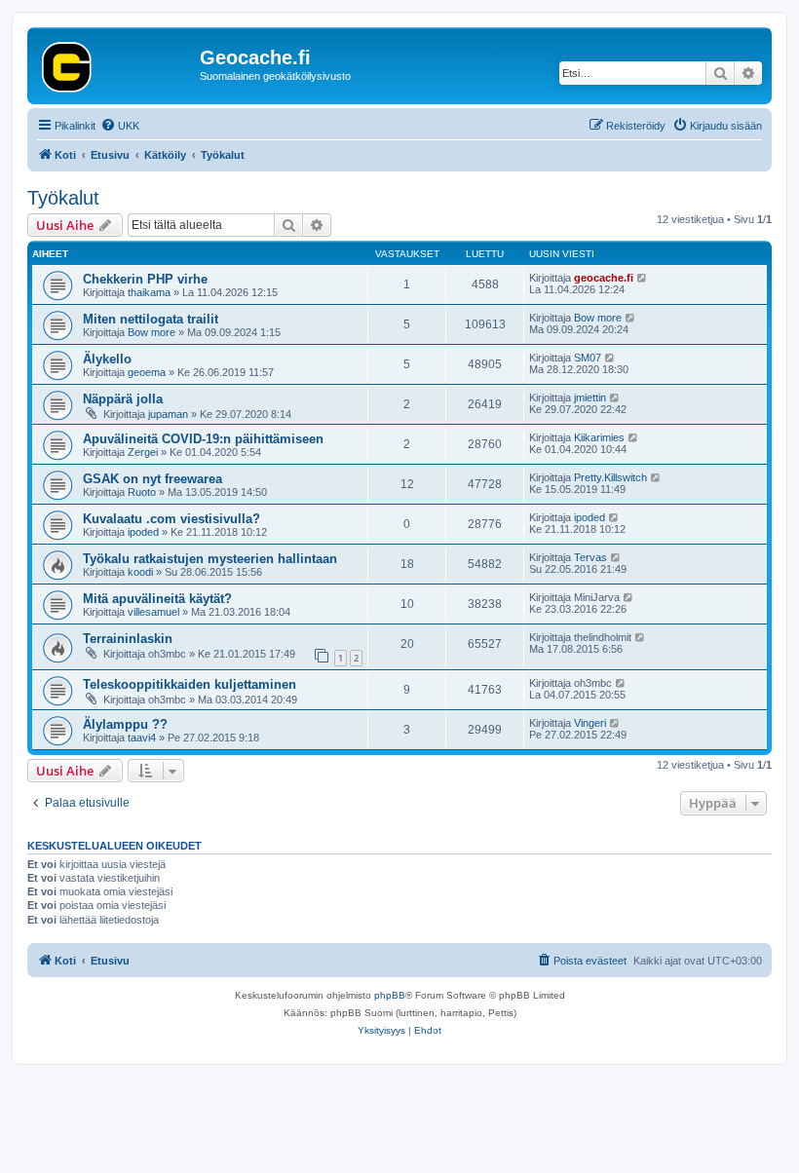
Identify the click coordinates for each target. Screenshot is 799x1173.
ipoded (143, 532)
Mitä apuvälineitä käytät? (157, 598)
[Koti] (116, 63)
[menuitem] (119, 125)
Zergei (143, 452)
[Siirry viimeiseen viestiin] (642, 278)
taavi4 (142, 737)
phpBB (389, 995)
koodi (140, 572)
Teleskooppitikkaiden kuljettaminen (189, 684)
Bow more (151, 332)
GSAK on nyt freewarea (152, 479)
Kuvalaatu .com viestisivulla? (171, 518)
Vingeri (590, 723)
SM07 (587, 357)
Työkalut (63, 197)
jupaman (168, 414)
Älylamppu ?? (125, 724)
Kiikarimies (599, 437)
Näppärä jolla (123, 399)
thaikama (149, 292)
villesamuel (153, 612)
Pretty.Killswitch (610, 477)
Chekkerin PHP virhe (145, 279)
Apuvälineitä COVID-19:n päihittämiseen (203, 439)
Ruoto (142, 492)
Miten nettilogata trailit (150, 319)
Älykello (107, 359)
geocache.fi (603, 278)
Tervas (590, 557)
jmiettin (590, 397)
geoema (147, 372)
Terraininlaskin (127, 638)
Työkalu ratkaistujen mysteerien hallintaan (210, 558)
